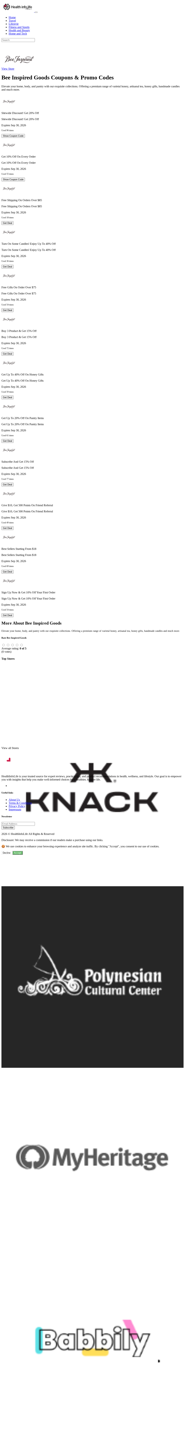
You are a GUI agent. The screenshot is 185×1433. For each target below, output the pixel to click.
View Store (7, 68)
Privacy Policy (17, 806)
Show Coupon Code (13, 136)
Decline (6, 852)
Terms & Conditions (20, 802)
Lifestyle (14, 23)
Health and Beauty (19, 30)
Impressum (15, 809)
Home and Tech (18, 33)
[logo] (18, 11)
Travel (12, 20)
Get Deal (7, 223)
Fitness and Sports (19, 27)
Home (12, 17)
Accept (17, 852)
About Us (14, 799)
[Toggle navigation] (36, 12)
